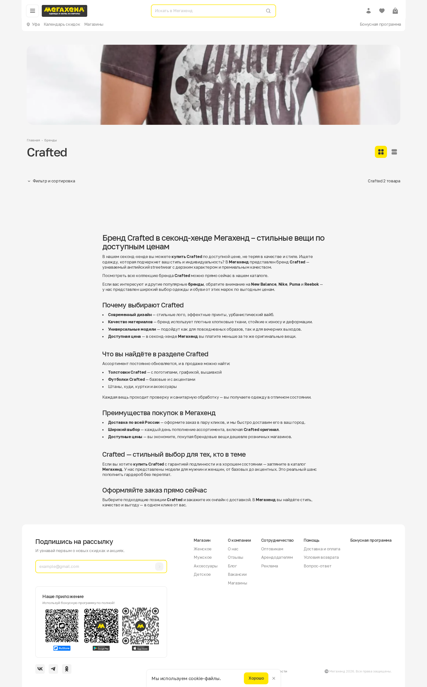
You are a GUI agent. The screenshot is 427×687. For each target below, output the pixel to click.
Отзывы (235, 557)
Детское (202, 574)
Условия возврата (321, 557)
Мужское (203, 557)
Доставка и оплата (322, 548)
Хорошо (256, 678)
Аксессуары (206, 565)
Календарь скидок (62, 24)
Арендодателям (277, 557)
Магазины (94, 24)
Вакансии (237, 574)
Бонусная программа (380, 24)
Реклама (269, 565)
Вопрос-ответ (317, 565)
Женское (203, 548)
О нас (233, 548)
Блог (232, 565)
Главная (33, 140)
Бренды (50, 140)
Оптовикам (272, 548)
